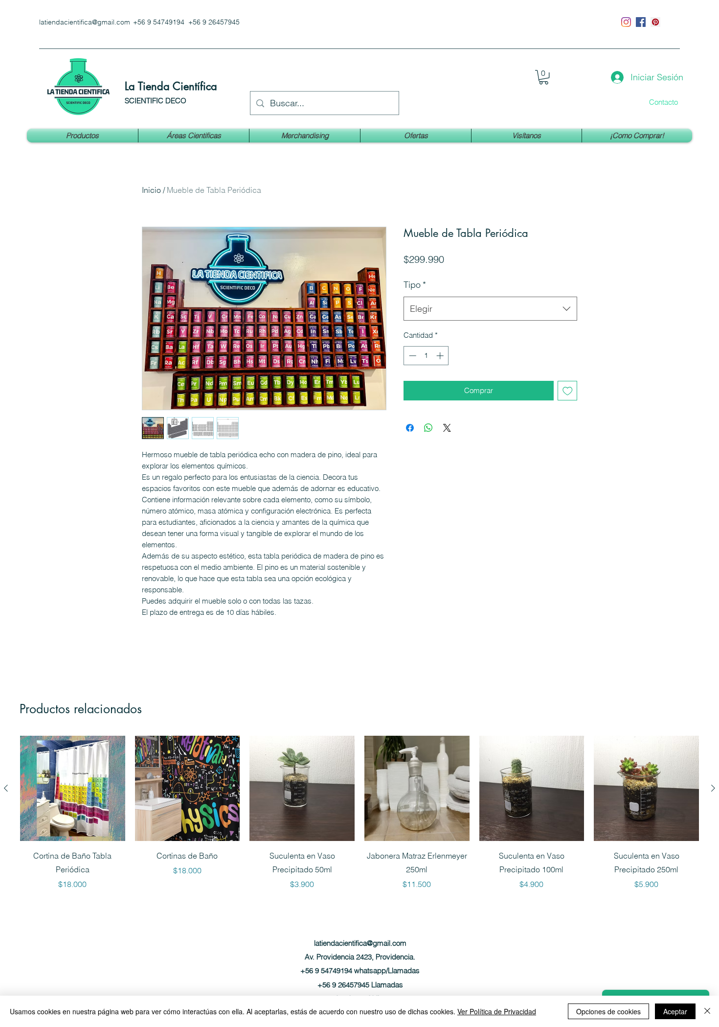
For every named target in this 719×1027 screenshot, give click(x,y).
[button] (543, 77)
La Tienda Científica (171, 86)
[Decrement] (411, 356)
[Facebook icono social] (641, 22)
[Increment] (441, 356)
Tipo (415, 284)
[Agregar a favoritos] (568, 391)
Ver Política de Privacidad (496, 1011)
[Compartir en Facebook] (410, 428)
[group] (359, 812)
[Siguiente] (713, 788)
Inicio (151, 190)
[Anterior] (6, 788)
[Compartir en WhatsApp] (428, 428)
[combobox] (490, 309)
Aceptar (675, 1011)
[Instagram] (626, 22)
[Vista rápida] (72, 788)
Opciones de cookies (608, 1011)
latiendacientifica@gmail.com (84, 22)
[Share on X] (447, 428)
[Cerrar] (707, 1011)
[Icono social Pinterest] (655, 22)
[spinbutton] (426, 356)
